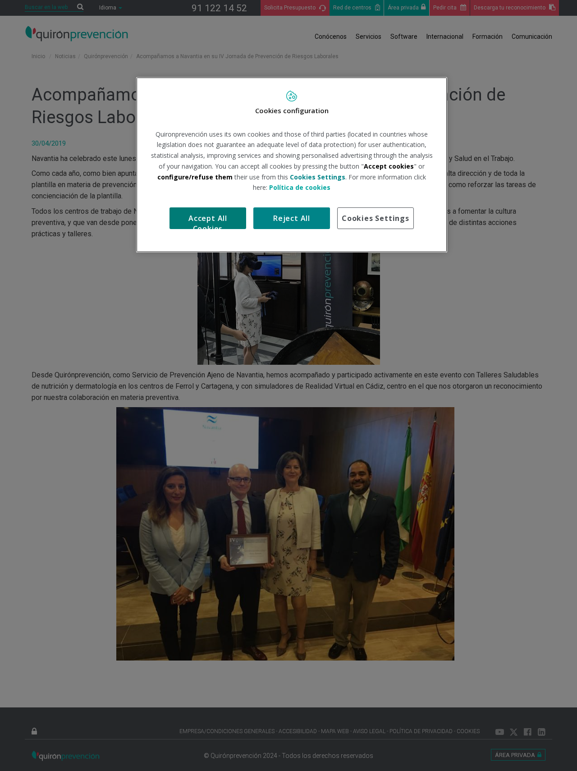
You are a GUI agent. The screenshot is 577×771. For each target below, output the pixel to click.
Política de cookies (299, 187)
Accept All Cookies (207, 221)
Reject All (291, 218)
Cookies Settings (375, 218)
